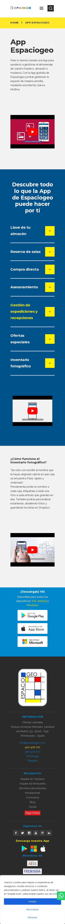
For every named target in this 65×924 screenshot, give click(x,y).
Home (14, 22)
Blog (32, 802)
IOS (34, 601)
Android (42, 601)
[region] (32, 899)
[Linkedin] (49, 833)
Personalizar (32, 909)
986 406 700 (32, 751)
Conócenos (32, 797)
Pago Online (32, 812)
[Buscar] (50, 8)
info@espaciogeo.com (32, 742)
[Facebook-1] (16, 833)
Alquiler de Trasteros (32, 778)
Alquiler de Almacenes (33, 783)
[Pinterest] (42, 833)
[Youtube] (36, 833)
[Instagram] (29, 833)
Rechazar (32, 917)
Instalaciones (32, 792)
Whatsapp (32, 756)
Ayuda (32, 806)
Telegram (32, 760)
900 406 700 (32, 747)
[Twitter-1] (22, 833)
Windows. (32, 605)
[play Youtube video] (32, 132)
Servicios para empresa (32, 788)
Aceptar (32, 901)
